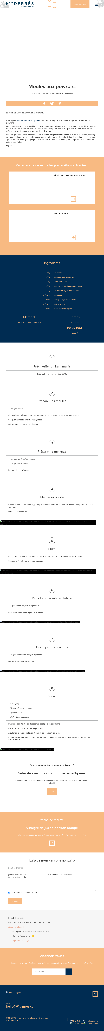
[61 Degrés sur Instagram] (90, 1021)
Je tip (52, 791)
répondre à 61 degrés (21, 940)
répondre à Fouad (16, 927)
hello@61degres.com (21, 1006)
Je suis (11, 874)
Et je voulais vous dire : (18, 877)
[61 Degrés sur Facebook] (67, 1021)
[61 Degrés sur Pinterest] (91, 1023)
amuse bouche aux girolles (28, 120)
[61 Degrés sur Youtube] (77, 1023)
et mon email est (55, 874)
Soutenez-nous (80, 4)
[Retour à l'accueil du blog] (19, 4)
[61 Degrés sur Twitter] (76, 1021)
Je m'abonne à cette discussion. (24, 892)
